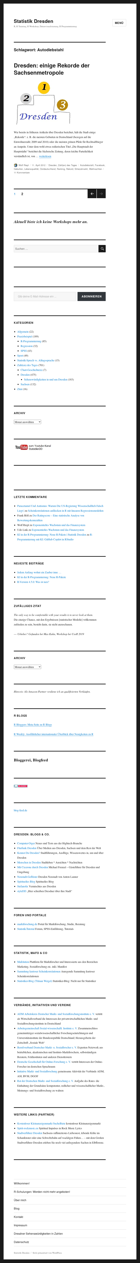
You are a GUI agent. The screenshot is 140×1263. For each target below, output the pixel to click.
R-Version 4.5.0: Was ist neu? (33, 582)
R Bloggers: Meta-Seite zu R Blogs (33, 724)
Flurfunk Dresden (26, 848)
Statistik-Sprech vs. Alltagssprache (35, 360)
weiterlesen (45, 156)
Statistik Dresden (33, 20)
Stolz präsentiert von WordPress (47, 1252)
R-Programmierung (31, 341)
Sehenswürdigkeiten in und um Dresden (45, 379)
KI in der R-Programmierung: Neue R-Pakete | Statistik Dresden (51, 534)
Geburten (18, 168)
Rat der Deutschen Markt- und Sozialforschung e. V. (45, 1081)
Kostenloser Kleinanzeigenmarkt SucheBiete (41, 1123)
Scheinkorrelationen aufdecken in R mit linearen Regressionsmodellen (65, 510)
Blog (16, 1208)
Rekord (69, 168)
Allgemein (23, 331)
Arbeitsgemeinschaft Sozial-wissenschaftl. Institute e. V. (47, 1028)
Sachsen (25, 384)
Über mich (20, 1200)
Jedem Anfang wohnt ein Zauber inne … (39, 572)
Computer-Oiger (26, 843)
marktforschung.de (27, 924)
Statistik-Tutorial (25, 929)
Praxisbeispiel (24, 336)
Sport (20, 355)
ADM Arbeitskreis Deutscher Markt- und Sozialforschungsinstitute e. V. (56, 1014)
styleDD (21, 891)
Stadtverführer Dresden (29, 1133)
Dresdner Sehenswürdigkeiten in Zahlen (38, 1233)
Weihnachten (95, 168)
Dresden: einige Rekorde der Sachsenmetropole (52, 68)
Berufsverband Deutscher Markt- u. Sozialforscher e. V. (47, 1047)
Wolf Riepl (24, 165)
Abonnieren (92, 296)
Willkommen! (22, 1183)
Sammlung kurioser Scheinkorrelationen (38, 971)
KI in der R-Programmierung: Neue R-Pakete (41, 577)
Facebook (100, 165)
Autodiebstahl (87, 165)
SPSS (24, 350)
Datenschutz (21, 1242)
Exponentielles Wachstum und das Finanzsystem (59, 525)
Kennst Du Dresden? (28, 853)
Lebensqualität (31, 168)
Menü (119, 23)
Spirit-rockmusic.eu (27, 1128)
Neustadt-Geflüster (27, 876)
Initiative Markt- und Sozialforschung (37, 1071)
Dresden (52, 165)
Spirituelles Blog (26, 881)
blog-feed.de (20, 810)
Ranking (61, 168)
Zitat (19, 389)
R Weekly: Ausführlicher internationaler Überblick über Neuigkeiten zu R (53, 734)
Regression (27, 346)
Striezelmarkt (81, 168)
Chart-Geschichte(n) (32, 370)
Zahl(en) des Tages (67, 165)
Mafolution (23, 962)
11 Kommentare (22, 172)
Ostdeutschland (47, 168)
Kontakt (18, 1217)
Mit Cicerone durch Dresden (32, 867)
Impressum (20, 1225)
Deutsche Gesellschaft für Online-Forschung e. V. (44, 1061)
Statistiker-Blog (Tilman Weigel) (34, 981)
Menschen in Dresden (29, 862)
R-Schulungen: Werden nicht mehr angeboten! (42, 1192)
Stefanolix (22, 886)
